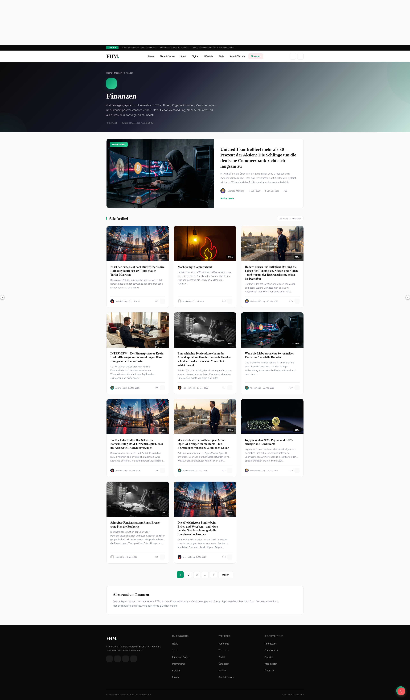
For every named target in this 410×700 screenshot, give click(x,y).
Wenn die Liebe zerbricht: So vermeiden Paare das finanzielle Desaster (269, 355)
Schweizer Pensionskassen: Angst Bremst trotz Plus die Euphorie (135, 524)
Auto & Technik (237, 56)
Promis (175, 677)
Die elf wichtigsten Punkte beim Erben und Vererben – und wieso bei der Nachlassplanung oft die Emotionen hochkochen (198, 528)
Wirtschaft (223, 650)
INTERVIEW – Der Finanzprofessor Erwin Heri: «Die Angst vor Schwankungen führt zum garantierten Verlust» (137, 357)
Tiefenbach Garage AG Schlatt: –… (175, 47)
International (178, 663)
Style (221, 56)
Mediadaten (271, 663)
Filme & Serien (167, 56)
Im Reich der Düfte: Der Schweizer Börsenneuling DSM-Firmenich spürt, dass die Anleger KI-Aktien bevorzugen (136, 444)
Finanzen (255, 56)
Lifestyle (208, 56)
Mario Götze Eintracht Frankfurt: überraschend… (214, 47)
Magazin (118, 73)
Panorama (223, 643)
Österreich (223, 663)
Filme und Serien (180, 657)
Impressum (270, 643)
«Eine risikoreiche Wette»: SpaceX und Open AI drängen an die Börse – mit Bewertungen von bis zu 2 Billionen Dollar (203, 444)
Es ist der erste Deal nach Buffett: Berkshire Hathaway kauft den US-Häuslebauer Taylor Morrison (137, 271)
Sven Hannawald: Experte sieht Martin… (139, 47)
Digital (195, 56)
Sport (183, 56)
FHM (112, 56)
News (151, 56)
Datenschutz (271, 650)
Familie (222, 670)
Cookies (269, 657)
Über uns (269, 670)
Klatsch (176, 670)
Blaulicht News (226, 677)
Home (109, 73)
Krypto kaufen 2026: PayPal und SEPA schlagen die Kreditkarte (269, 442)
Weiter (225, 574)
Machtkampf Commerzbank (195, 267)
